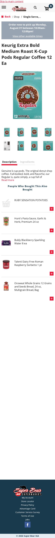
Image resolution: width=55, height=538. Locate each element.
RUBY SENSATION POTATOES (31, 200)
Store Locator (27, 501)
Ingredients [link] (27, 161)
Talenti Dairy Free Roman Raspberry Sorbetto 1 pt (28, 263)
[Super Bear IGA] (19, 7)
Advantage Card (27, 509)
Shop (17, 16)
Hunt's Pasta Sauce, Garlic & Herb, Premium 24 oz (30, 220)
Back (7, 16)
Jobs (28, 519)
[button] (6, 132)
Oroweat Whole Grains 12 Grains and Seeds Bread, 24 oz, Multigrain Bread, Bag (33, 286)
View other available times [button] (28, 36)
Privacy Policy (27, 505)
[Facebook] (28, 525)
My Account (27, 498)
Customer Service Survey (27, 512)
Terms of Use (27, 516)
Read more (7, 180)
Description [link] (9, 161)
